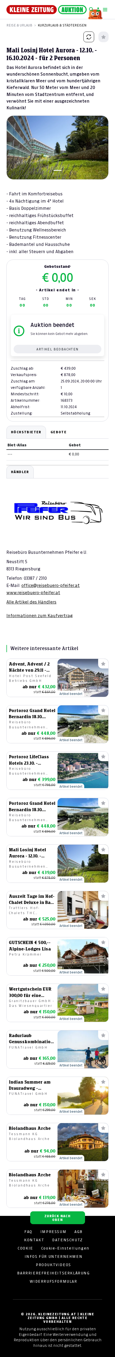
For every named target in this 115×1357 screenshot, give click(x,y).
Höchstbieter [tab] (26, 432)
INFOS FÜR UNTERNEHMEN (54, 1256)
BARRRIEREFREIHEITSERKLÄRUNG (53, 1273)
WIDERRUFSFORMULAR (53, 1281)
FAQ (28, 1232)
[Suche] (91, 9)
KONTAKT (34, 1240)
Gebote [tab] (59, 432)
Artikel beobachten (57, 349)
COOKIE (25, 1248)
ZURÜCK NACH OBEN (57, 1217)
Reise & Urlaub (19, 25)
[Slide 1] (57, 170)
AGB (78, 1232)
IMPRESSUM (53, 1232)
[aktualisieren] (88, 37)
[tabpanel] (57, 542)
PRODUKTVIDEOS (53, 1265)
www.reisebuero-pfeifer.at (33, 592)
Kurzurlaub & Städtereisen (62, 25)
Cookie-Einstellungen (65, 1248)
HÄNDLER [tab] (20, 472)
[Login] (98, 9)
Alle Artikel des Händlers (31, 602)
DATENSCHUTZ (67, 1240)
